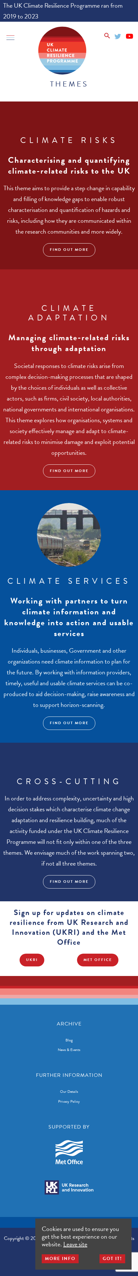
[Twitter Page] (118, 35)
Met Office (97, 960)
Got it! (112, 1258)
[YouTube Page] (129, 35)
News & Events (69, 1050)
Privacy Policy (69, 1101)
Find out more (69, 249)
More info (60, 1258)
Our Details (69, 1091)
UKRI (32, 960)
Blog (69, 1040)
